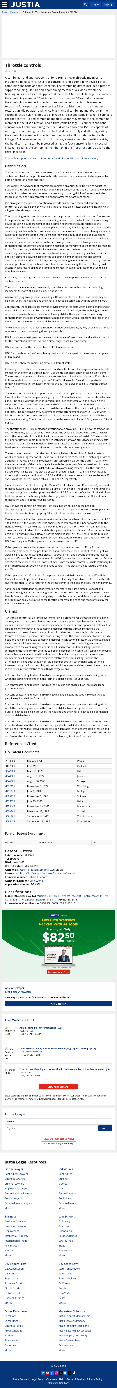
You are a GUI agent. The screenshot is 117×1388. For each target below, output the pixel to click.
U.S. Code (10, 1273)
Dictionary (64, 1221)
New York (64, 1293)
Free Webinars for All (20, 1020)
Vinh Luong (36, 880)
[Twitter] (69, 1373)
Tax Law (9, 1250)
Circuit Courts (12, 1288)
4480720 (10, 796)
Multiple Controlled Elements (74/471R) (59, 896)
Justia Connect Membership (74, 1316)
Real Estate (11, 1245)
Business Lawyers (15, 1178)
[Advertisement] (58, 36)
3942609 (10, 771)
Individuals (65, 1169)
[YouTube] (47, 1373)
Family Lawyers (13, 1198)
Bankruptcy (65, 1174)
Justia (4, 12)
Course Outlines (67, 1236)
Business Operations (16, 1226)
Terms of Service (76, 1379)
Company (51, 1379)
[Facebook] (52, 1373)
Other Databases (16, 1311)
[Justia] (25, 4)
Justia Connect (20, 1379)
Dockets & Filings (14, 1298)
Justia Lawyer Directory (71, 1321)
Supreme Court (13, 1283)
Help (61, 1379)
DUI (60, 1188)
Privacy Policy (94, 1379)
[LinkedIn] (43, 1373)
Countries (10, 1345)
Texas (61, 1298)
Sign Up (108, 4)
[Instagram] (56, 1373)
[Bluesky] (65, 1373)
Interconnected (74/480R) (40, 899)
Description (20, 158)
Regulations (11, 1278)
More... (8, 1208)
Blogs (61, 1245)
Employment (12, 1231)
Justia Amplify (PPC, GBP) (72, 1335)
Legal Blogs (11, 1321)
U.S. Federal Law (16, 1264)
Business (10, 1216)
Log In (95, 4)
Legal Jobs (10, 1316)
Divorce (62, 1183)
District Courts (13, 1293)
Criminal (63, 1178)
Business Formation (16, 1221)
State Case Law (67, 1278)
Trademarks (12, 1340)
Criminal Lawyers (14, 1183)
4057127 (10, 786)
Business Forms (14, 1325)
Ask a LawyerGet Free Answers (18, 990)
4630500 (10, 811)
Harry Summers (55, 873)
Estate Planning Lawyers (19, 1193)
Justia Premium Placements (74, 1325)
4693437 (10, 821)
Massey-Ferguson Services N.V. (35, 869)
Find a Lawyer (15, 1114)
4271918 (10, 791)
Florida (62, 1288)
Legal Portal (37, 1379)
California (64, 1283)
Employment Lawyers (17, 1188)
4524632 (10, 801)
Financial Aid (65, 1231)
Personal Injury (67, 1203)
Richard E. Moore (37, 877)
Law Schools (66, 1216)
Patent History (70, 158)
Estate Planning (67, 1193)
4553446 (10, 806)
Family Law (64, 1198)
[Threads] (61, 1373)
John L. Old (24, 873)
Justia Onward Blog (69, 1340)
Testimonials (65, 1345)
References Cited (50, 158)
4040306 (10, 776)
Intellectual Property (16, 1236)
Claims (34, 158)
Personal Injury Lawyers (18, 1203)
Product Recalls (13, 1330)
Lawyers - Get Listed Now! (58, 1138)
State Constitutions (69, 1268)
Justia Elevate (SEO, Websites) (75, 1330)
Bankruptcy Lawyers (16, 1174)
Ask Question (58, 1003)
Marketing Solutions (71, 1311)
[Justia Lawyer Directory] (74, 1373)
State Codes (65, 1273)
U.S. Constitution (14, 1268)
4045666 (10, 781)
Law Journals (65, 1240)
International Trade (16, 1240)
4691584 (10, 816)
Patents (14, 12)
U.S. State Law (68, 1264)
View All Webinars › (58, 1086)
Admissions (64, 1226)
